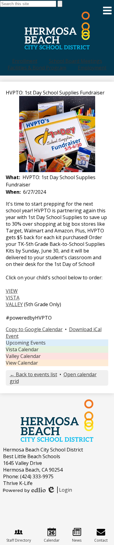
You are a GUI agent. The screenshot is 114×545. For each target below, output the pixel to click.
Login (59, 490)
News (76, 540)
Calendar (52, 540)
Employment (92, 67)
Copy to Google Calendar (34, 329)
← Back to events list (33, 374)
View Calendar (22, 362)
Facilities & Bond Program (37, 67)
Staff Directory (18, 540)
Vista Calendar (22, 349)
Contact (101, 540)
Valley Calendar (23, 356)
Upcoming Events (26, 342)
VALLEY (14, 304)
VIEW (12, 291)
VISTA (12, 297)
